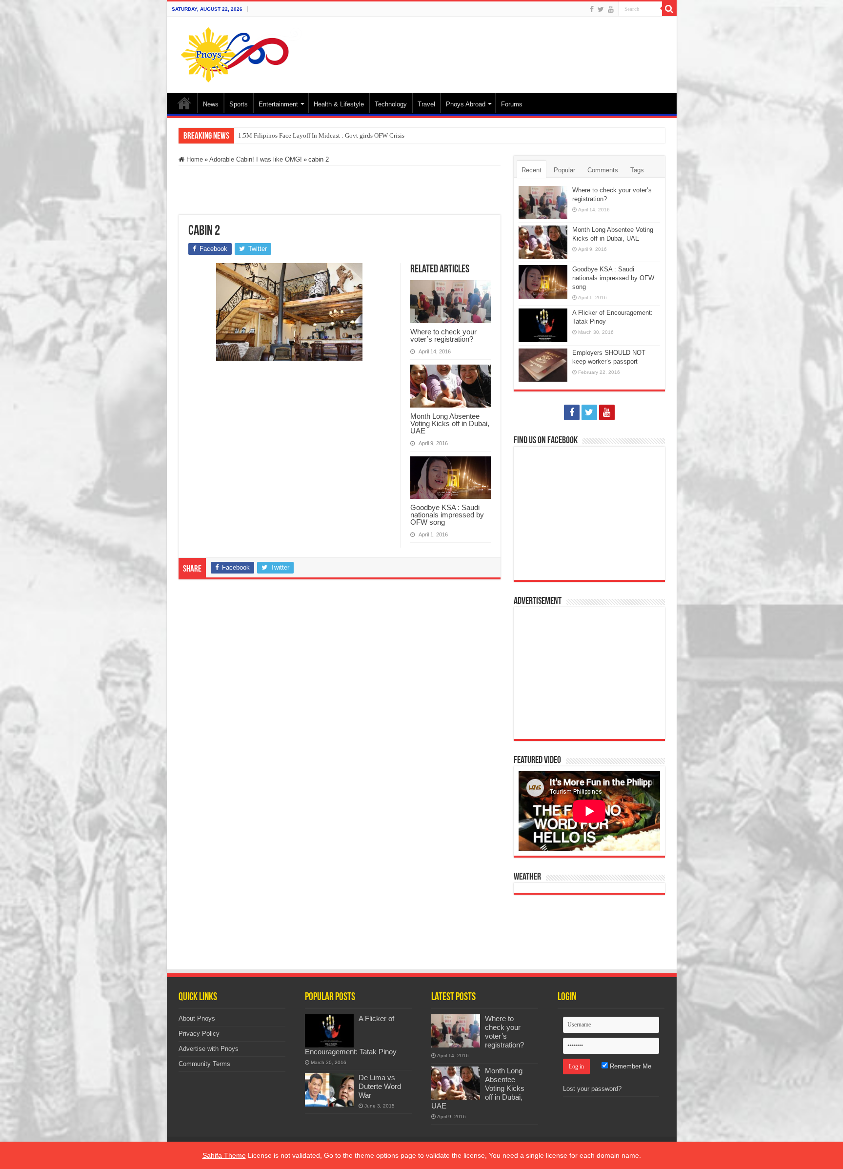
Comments (602, 170)
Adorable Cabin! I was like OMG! (255, 159)
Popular (564, 170)
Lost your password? (592, 1088)
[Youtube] (611, 9)
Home (184, 103)
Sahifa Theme (224, 1155)
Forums (511, 104)
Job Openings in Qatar (267, 135)
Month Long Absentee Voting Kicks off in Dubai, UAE (449, 423)
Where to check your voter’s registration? (443, 335)
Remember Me (629, 1066)
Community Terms (204, 1063)
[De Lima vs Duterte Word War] (329, 1090)
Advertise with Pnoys (209, 1048)
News (211, 104)
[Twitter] (601, 9)
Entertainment (278, 104)
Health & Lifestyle (339, 104)
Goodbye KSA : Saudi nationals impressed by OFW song (447, 514)
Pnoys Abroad (465, 104)
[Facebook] (592, 9)
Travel (426, 104)
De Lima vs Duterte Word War (380, 1086)
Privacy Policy (199, 1033)
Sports (238, 104)
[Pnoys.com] (241, 54)
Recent (532, 170)
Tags (637, 170)
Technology (391, 104)
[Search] (669, 8)
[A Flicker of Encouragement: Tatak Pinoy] (329, 1030)
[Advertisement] (491, 48)
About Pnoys (197, 1018)
